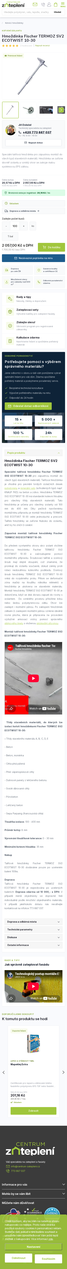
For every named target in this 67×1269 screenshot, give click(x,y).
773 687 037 (18, 1171)
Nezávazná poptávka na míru (36, 258)
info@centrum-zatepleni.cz (25, 1166)
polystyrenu (11, 488)
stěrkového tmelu (14, 623)
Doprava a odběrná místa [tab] (22, 921)
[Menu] (62, 4)
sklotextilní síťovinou (47, 623)
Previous (3, 1072)
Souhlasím (48, 1258)
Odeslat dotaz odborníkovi (30, 406)
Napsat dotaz (35, 142)
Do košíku (54, 247)
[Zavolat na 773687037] (43, 4)
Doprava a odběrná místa (23, 211)
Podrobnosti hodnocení (42, 45)
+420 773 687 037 (37, 132)
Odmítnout (19, 1258)
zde (50, 1239)
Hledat (57, 12)
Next (63, 1072)
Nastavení (33, 1246)
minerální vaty (27, 488)
